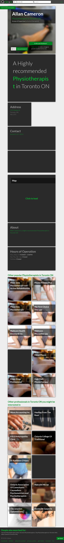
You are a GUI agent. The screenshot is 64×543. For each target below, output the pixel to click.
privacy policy (31, 541)
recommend (22, 49)
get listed (41, 541)
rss (53, 541)
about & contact (20, 541)
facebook (4, 541)
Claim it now (34, 47)
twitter (11, 541)
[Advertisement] (31, 162)
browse (48, 541)
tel (16, 134)
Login (61, 2)
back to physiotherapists (7, 7)
